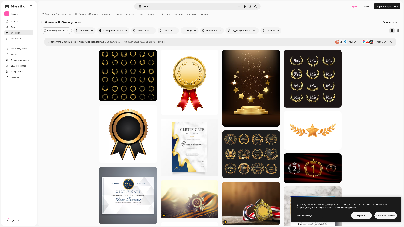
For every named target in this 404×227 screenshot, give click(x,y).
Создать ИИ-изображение (58, 13)
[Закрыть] (391, 42)
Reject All (361, 215)
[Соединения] (6, 220)
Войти (366, 6)
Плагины (379, 41)
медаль (179, 13)
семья (141, 13)
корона (151, 13)
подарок (106, 13)
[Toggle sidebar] (30, 6)
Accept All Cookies (385, 215)
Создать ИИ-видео (88, 13)
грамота (118, 13)
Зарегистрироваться (387, 6)
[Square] (397, 30)
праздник (191, 13)
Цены (355, 6)
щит (169, 13)
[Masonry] (392, 30)
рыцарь (204, 13)
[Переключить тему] (18, 220)
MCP (351, 41)
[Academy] (12, 220)
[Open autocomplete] (138, 6)
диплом (130, 13)
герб (161, 13)
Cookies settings (304, 215)
